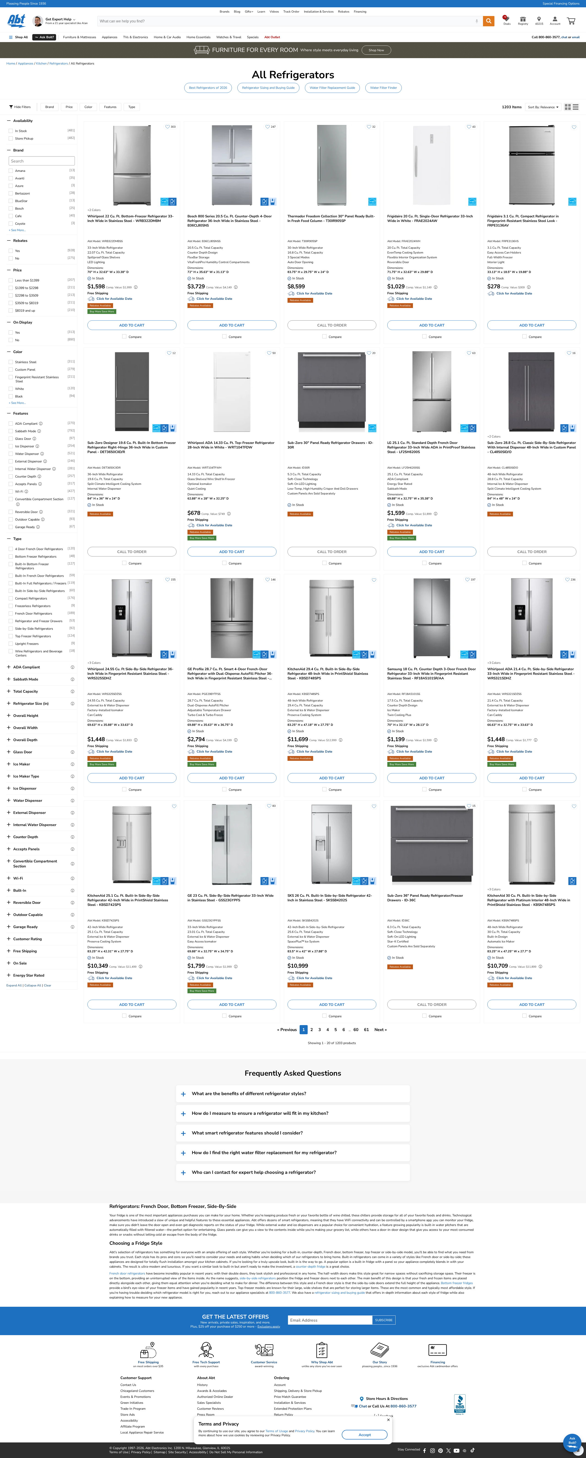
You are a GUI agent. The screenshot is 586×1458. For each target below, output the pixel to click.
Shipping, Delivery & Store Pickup (298, 1391)
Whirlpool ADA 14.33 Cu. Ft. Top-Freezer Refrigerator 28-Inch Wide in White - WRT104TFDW (230, 445)
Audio (167, 37)
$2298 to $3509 (26, 295)
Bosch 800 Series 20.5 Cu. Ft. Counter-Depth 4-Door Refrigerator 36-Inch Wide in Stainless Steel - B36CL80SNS (229, 221)
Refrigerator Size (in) (31, 703)
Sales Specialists (209, 1403)
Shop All (21, 37)
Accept (365, 1434)
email (576, 37)
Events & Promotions (135, 1397)
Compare (135, 337)
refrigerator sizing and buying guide (340, 1293)
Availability (23, 120)
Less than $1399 (27, 280)
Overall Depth (25, 739)
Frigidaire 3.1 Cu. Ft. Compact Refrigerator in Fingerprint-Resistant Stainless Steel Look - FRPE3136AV (523, 221)
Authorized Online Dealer (215, 1397)
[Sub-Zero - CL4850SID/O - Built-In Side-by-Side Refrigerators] (531, 391)
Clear (47, 985)
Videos (274, 12)
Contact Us (128, 1385)
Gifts (248, 12)
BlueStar (21, 201)
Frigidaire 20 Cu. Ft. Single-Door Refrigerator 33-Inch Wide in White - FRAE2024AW (430, 218)
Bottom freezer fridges (457, 1283)
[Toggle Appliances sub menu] (119, 37)
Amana (20, 171)
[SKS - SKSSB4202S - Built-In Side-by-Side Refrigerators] (332, 844)
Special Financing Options (561, 4)
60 (355, 1029)
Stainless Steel (25, 362)
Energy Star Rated (28, 975)
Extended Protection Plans (293, 1409)
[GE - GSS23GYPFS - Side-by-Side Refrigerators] (232, 844)
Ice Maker (21, 764)
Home (199, 37)
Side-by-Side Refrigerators (34, 628)
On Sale (20, 963)
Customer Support (136, 1377)
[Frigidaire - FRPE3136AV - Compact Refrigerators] (531, 165)
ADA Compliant (26, 423)
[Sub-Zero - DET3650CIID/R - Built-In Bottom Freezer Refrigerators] (131, 391)
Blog (237, 12)
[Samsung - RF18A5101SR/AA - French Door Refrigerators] (431, 618)
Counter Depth (25, 476)
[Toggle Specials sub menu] (261, 37)
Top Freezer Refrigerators (33, 636)
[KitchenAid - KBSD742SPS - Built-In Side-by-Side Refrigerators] (131, 844)
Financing (360, 12)
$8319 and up (25, 310)
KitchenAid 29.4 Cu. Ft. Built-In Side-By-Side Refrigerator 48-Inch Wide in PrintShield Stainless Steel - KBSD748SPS (328, 673)
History (202, 1385)
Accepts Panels (26, 484)
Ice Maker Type (26, 776)
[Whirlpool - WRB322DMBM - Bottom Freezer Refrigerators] (131, 165)
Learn (261, 12)
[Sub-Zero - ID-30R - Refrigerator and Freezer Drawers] (332, 391)
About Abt (206, 1377)
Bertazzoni (22, 193)
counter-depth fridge (310, 1266)
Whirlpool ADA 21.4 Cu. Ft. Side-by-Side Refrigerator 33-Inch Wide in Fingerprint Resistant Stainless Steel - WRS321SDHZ (531, 673)
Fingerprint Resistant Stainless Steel (37, 379)
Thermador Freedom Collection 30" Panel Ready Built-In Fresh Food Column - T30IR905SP (331, 218)
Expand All (14, 985)
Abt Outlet (272, 37)
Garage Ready (25, 527)
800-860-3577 (279, 1293)
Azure (19, 186)
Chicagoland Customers (137, 1391)
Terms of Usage (277, 1431)
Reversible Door (26, 512)
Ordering (281, 1377)
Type (131, 107)
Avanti (19, 178)
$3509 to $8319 (26, 303)
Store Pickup (24, 138)
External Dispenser (28, 461)
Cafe (18, 216)
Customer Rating (27, 939)
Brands (224, 12)
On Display (22, 322)
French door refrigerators (127, 1273)
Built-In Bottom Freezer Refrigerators (32, 566)
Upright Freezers (27, 644)
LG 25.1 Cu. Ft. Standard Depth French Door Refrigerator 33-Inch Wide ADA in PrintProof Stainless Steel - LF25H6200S (431, 447)
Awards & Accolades (212, 1391)
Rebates (343, 12)
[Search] (488, 21)
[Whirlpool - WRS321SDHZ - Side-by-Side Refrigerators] (531, 618)
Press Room (205, 1414)
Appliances (109, 37)
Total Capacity (25, 691)
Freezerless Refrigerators (33, 606)
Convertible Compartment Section (39, 499)
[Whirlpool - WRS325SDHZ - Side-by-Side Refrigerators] (131, 618)
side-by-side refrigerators (258, 1278)
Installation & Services (319, 12)
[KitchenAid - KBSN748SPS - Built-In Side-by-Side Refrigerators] (531, 844)
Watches (228, 37)
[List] (575, 107)
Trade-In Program (133, 1409)
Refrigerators (58, 63)
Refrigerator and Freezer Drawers (38, 621)
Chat (362, 1406)
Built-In (19, 890)
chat (564, 37)
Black (19, 396)
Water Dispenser (27, 454)
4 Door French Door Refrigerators (39, 549)
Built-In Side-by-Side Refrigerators (40, 591)
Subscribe (384, 1320)
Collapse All (32, 985)
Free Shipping (25, 951)
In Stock (21, 131)
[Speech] (477, 21)
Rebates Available (100, 305)
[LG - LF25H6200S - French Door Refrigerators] (431, 391)
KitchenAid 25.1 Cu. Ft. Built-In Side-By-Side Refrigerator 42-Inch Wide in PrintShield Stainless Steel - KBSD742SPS (127, 900)
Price (69, 107)
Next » (380, 1029)
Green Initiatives (131, 1403)
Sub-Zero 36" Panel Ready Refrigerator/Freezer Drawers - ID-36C (425, 897)
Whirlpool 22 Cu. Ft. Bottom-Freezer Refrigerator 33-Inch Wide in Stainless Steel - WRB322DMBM (130, 218)
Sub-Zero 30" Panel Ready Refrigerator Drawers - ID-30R (330, 445)
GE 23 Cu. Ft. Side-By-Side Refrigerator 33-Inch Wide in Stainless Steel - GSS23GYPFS (230, 897)
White (19, 389)
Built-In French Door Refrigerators (39, 576)
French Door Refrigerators (33, 613)
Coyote (20, 223)
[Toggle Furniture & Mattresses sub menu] (98, 37)
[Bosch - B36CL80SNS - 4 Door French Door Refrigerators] (232, 165)
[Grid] (568, 107)
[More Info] (40, 423)
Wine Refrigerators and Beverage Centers (38, 653)
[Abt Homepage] (16, 21)
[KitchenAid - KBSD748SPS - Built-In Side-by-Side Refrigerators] (332, 618)
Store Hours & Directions (386, 1398)
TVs (135, 37)
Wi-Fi (19, 491)
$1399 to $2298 (26, 288)
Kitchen (41, 63)
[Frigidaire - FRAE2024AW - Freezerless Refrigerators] (431, 165)
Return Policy (283, 1414)
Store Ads (127, 1414)
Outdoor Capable (27, 519)
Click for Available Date (114, 299)
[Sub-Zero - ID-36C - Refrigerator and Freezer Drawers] (431, 844)
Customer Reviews (210, 1409)
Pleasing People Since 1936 (26, 4)
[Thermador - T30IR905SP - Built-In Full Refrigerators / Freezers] (332, 165)
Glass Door (23, 439)
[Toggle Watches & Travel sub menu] (243, 37)
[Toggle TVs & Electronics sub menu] (150, 37)
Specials (253, 37)
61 (366, 1029)
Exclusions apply (269, 1327)
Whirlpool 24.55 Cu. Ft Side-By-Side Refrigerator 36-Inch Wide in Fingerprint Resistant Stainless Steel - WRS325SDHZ (130, 673)
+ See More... (17, 230)
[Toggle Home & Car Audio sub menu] (183, 37)
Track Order (291, 12)
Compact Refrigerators (31, 598)
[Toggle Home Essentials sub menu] (213, 37)
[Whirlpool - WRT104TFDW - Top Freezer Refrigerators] (232, 391)
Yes (17, 251)
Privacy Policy (304, 1431)
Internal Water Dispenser (33, 469)
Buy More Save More (102, 311)
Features (110, 107)
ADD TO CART (131, 325)
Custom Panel (25, 369)
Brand (49, 107)
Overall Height (25, 715)
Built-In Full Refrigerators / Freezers (40, 583)
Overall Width (25, 727)
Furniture (79, 37)
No (17, 258)
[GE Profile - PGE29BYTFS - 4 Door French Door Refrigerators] (232, 618)
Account (280, 1385)
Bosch (19, 208)
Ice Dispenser (24, 446)
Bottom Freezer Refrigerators (36, 556)
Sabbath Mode (25, 431)
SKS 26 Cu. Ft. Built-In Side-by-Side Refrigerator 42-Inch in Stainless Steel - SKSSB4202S (330, 897)
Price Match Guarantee (290, 1397)
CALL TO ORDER (332, 325)
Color (88, 107)
